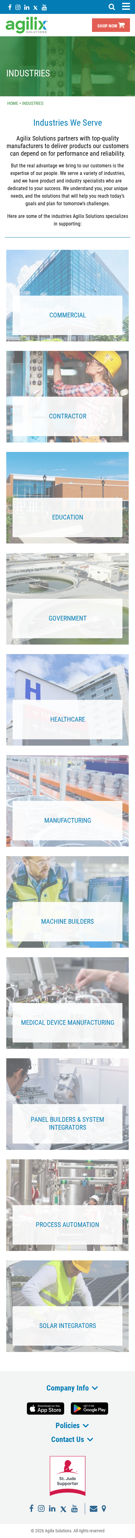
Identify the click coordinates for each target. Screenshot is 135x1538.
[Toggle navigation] (126, 6)
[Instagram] (17, 7)
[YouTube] (44, 7)
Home (12, 103)
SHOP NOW (107, 26)
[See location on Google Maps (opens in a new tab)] (104, 1508)
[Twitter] (35, 7)
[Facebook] (10, 7)
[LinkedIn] (26, 7)
